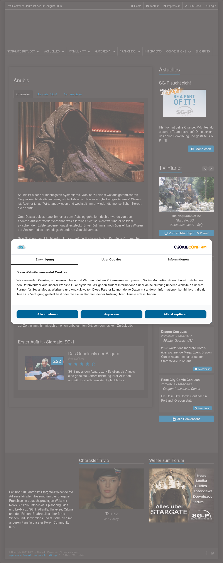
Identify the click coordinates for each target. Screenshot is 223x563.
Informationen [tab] (178, 259)
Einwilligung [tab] (44, 259)
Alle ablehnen (47, 314)
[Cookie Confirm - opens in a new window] (190, 247)
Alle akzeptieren (176, 314)
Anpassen (111, 314)
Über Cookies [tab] (111, 259)
